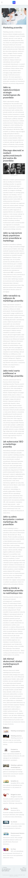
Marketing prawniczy (16, 736)
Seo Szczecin (14, 808)
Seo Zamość (14, 822)
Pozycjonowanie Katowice (17, 833)
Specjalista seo (14, 781)
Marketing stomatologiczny (18, 730)
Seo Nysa (13, 849)
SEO (12, 272)
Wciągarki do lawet (16, 794)
